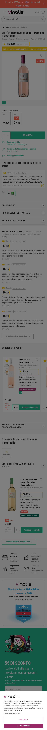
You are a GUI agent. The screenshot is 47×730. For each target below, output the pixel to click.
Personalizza (23, 719)
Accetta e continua (23, 726)
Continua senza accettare (12, 713)
